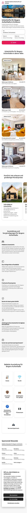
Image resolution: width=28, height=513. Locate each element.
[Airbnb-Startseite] (3, 2)
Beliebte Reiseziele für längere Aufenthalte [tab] (12, 444)
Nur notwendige (13, 499)
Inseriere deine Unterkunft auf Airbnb (13, 2)
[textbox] (7, 38)
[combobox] (13, 32)
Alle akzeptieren (13, 495)
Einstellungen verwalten (13, 503)
